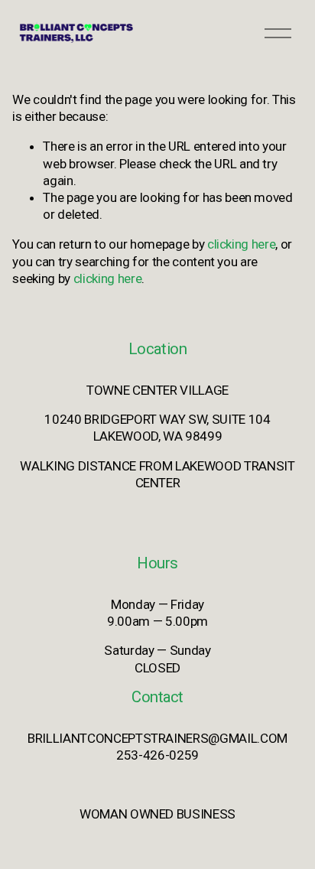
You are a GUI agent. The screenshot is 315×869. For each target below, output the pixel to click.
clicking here (241, 244)
